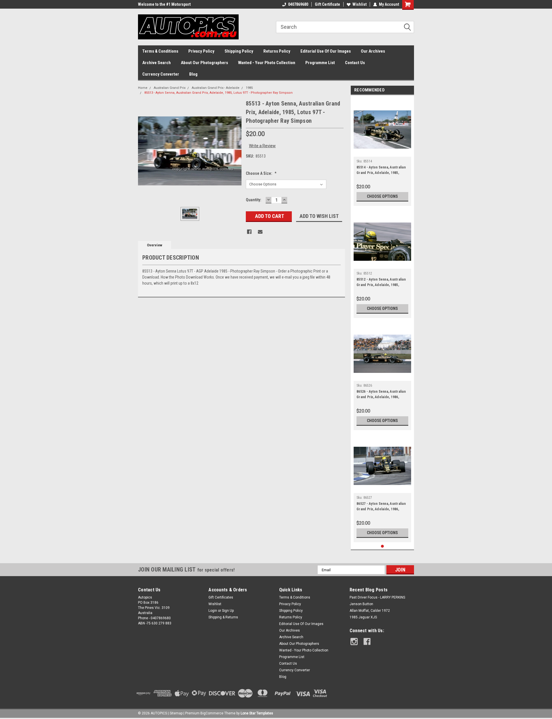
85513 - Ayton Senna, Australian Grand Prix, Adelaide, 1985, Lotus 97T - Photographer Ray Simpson (218, 93)
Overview (154, 245)
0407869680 (298, 4)
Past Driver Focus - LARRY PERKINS (377, 597)
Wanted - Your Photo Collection (266, 62)
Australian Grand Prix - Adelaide (215, 88)
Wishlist (359, 4)
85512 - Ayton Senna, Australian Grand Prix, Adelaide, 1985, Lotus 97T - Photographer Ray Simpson (381, 282)
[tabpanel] (382, 152)
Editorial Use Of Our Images (325, 51)
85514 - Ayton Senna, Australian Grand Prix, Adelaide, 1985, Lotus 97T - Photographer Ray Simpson (381, 170)
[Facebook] (249, 231)
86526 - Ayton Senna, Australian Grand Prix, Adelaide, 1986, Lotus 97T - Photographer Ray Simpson (381, 395)
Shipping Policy (239, 51)
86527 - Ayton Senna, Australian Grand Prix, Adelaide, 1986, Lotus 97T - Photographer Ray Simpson (381, 507)
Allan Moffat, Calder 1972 (370, 611)
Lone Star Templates (257, 713)
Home (142, 88)
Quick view (382, 152)
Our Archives (373, 51)
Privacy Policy (201, 51)
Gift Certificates (220, 597)
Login (212, 611)
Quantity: (253, 200)
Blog (193, 74)
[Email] (260, 231)
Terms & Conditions (160, 51)
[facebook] (367, 641)
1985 (249, 88)
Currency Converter (160, 74)
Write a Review (262, 145)
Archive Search (156, 62)
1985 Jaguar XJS (363, 617)
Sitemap (176, 713)
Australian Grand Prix (169, 88)
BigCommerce (211, 713)
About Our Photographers (204, 62)
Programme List (320, 62)
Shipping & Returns (223, 617)
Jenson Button (361, 604)
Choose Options (382, 196)
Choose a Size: (261, 173)
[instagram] (354, 641)
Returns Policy (276, 51)
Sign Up (228, 611)
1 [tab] (382, 546)
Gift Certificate (327, 4)
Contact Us (355, 62)
